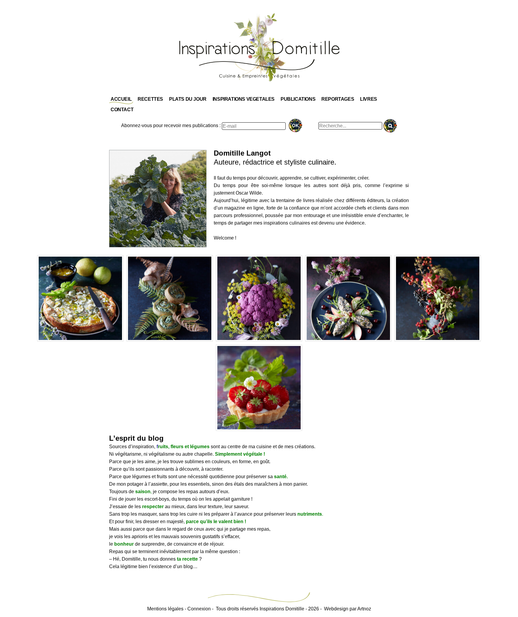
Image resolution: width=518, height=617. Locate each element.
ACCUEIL (121, 99)
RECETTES (150, 99)
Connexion (199, 608)
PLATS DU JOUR (188, 99)
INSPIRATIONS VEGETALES (244, 99)
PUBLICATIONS (298, 99)
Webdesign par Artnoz (347, 608)
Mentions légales (165, 608)
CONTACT (122, 109)
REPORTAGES (337, 99)
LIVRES (368, 99)
